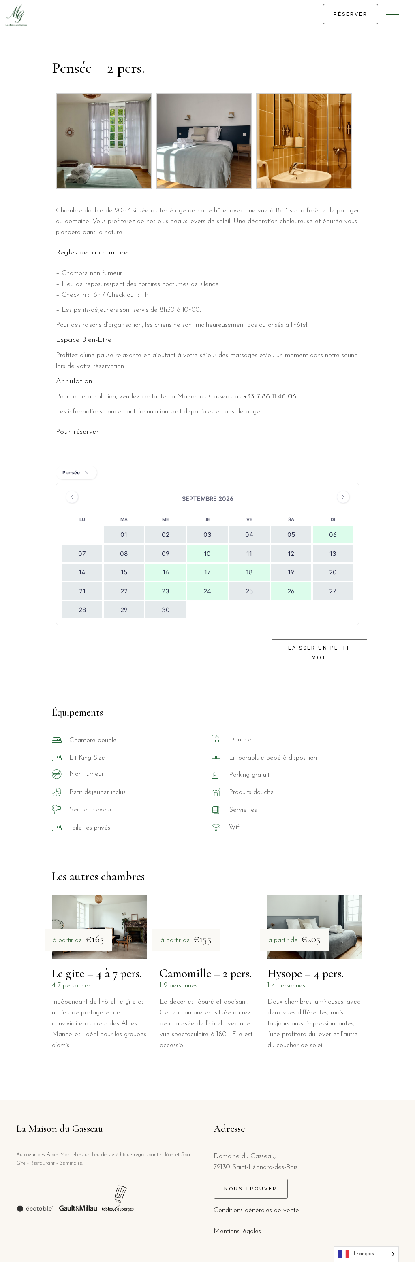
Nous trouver (250, 1189)
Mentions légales (237, 1231)
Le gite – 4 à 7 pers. (97, 973)
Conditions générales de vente (256, 1210)
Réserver (351, 14)
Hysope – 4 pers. (305, 973)
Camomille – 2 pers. (206, 973)
